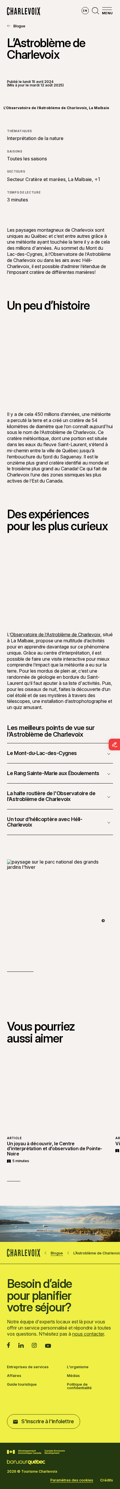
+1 (97, 179)
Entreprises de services (28, 1367)
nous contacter (88, 1334)
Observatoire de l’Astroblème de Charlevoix (55, 634)
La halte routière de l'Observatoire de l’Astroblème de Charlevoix (51, 796)
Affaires (14, 1376)
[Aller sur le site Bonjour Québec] (26, 1462)
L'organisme (78, 1367)
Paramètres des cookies (71, 1480)
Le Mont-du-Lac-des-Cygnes (42, 753)
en (85, 10)
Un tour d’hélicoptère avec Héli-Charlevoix (44, 822)
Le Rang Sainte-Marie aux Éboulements (53, 773)
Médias (73, 1376)
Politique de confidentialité (79, 1386)
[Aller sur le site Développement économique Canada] (36, 1452)
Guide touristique (22, 1385)
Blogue (19, 26)
